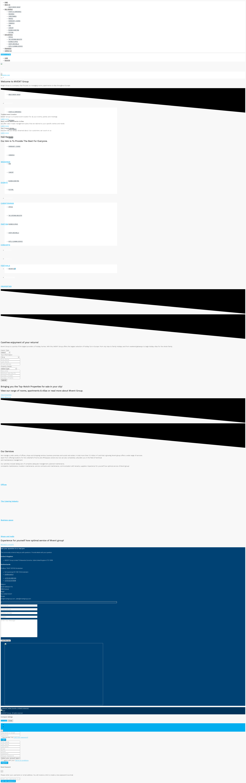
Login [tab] (6, 724)
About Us (7, 5)
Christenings (12, 16)
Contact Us (8, 51)
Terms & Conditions (22, 760)
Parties (10, 18)
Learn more (5, 119)
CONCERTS (5, 245)
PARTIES (4, 224)
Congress (11, 23)
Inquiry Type (5, 350)
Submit (4, 380)
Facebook (4, 708)
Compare (4, 721)
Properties (8, 48)
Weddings (11, 14)
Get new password (8, 781)
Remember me (8, 737)
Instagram (26, 708)
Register (7, 60)
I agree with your (16, 760)
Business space (13, 41)
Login (6, 58)
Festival (11, 32)
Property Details (6, 366)
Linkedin (20, 708)
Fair (9, 25)
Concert (11, 28)
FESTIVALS (5, 266)
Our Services (9, 35)
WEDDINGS (5, 162)
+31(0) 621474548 (10, 580)
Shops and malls (13, 44)
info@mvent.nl (9, 574)
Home (6, 2)
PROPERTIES (6, 286)
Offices (10, 37)
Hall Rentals (9, 9)
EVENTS (4, 183)
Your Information (6, 355)
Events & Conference (14, 11)
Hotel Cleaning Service (15, 46)
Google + (14, 708)
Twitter (9, 708)
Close (10, 721)
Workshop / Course (14, 21)
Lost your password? (21, 737)
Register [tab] (7, 727)
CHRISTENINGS (7, 203)
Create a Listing (6, 54)
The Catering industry (15, 39)
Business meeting (13, 30)
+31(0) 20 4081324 (10, 578)
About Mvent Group (14, 7)
